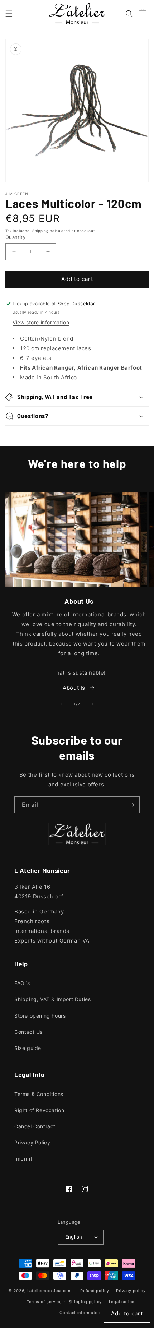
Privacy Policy (32, 1142)
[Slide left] (61, 704)
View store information (41, 322)
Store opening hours (40, 1016)
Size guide (27, 1048)
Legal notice (121, 1301)
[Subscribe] (131, 804)
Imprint (23, 1159)
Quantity (15, 237)
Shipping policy (85, 1301)
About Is (74, 687)
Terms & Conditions (38, 1094)
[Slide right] (93, 704)
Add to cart (127, 1313)
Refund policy (94, 1290)
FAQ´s (22, 983)
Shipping (40, 230)
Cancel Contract (35, 1126)
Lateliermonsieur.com (49, 1290)
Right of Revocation (39, 1110)
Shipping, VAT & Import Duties (52, 999)
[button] (9, 14)
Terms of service (44, 1301)
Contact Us (28, 1032)
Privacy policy (131, 1290)
